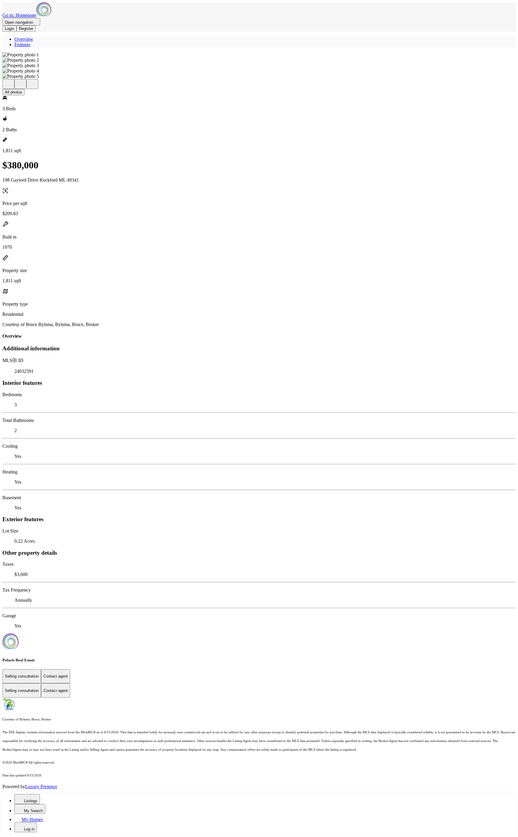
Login (9, 28)
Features (22, 44)
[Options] (8, 84)
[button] (259, 55)
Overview (23, 39)
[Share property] (32, 84)
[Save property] (20, 84)
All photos (13, 92)
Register (26, 28)
